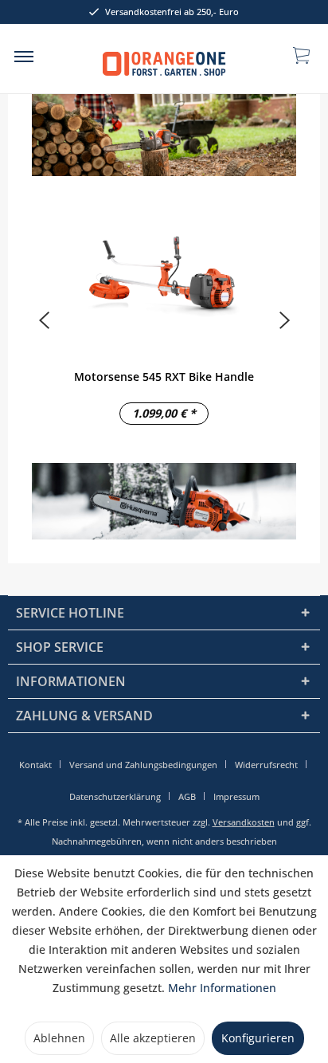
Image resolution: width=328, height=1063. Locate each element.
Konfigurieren (258, 1037)
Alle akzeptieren (153, 1037)
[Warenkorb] (302, 54)
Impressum (236, 796)
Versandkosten (244, 822)
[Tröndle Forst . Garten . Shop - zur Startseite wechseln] (164, 66)
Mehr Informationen (222, 987)
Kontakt (35, 765)
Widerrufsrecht (266, 765)
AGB (187, 796)
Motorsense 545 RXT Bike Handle (164, 376)
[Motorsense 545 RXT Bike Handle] (164, 275)
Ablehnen (59, 1037)
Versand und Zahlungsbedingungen (143, 765)
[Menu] (24, 56)
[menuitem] (24, 56)
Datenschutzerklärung (115, 796)
